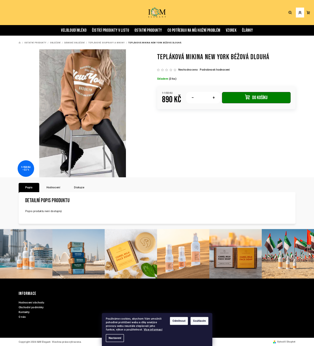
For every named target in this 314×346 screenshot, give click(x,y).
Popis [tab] (29, 187)
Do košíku (260, 98)
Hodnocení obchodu (31, 302)
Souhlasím (199, 320)
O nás (22, 316)
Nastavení (115, 338)
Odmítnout (178, 320)
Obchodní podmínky (31, 307)
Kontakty (24, 312)
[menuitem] (73, 30)
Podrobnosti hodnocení (215, 69)
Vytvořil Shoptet (286, 341)
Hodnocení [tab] (53, 187)
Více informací (153, 329)
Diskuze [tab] (79, 187)
